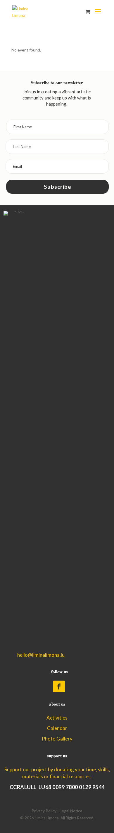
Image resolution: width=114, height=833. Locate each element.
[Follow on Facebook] (59, 686)
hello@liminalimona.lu (41, 655)
